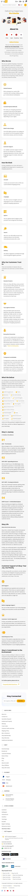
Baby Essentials (7, 397)
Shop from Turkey (7, 879)
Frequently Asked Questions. (10, 684)
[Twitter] (11, 890)
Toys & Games (21, 400)
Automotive (6, 415)
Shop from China (16, 877)
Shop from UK (15, 873)
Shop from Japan (7, 875)
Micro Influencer (6, 733)
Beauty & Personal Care (9, 406)
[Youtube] (8, 890)
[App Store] (6, 855)
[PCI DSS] (5, 866)
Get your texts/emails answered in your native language (14, 839)
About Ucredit (5, 763)
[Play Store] (14, 855)
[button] (17, 1)
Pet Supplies (6, 418)
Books (16, 412)
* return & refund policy (13, 346)
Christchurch (5, 814)
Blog (3, 758)
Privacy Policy (17, 885)
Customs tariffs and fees (8, 728)
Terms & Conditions (7, 885)
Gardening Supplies (17, 418)
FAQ (3, 760)
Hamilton (4, 817)
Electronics (6, 395)
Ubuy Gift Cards (6, 767)
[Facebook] (3, 890)
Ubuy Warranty (5, 738)
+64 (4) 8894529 (7, 844)
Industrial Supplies (7, 412)
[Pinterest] (14, 890)
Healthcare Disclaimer (7, 740)
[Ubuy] (6, 1)
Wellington (4, 812)
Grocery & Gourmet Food (9, 400)
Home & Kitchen (7, 403)
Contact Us (4, 716)
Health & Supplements (8, 392)
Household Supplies (18, 397)
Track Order (5, 726)
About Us (4, 714)
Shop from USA (6, 873)
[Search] (25, 5)
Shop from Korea (6, 877)
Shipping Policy (5, 730)
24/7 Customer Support (10, 836)
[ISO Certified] (15, 866)
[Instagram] (5, 890)
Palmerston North (6, 826)
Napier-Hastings (6, 824)
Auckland (4, 809)
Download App (5, 748)
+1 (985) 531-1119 (7, 848)
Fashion (19, 392)
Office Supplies (17, 403)
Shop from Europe (17, 879)
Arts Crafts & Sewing (16, 395)
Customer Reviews (6, 753)
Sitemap (4, 723)
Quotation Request (6, 719)
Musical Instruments (17, 415)
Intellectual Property (7, 721)
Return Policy (5, 756)
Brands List (4, 751)
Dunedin (4, 821)
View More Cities (6, 828)
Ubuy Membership (6, 735)
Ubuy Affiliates (5, 765)
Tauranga (4, 819)
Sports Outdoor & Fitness (9, 409)
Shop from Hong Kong (18, 875)
